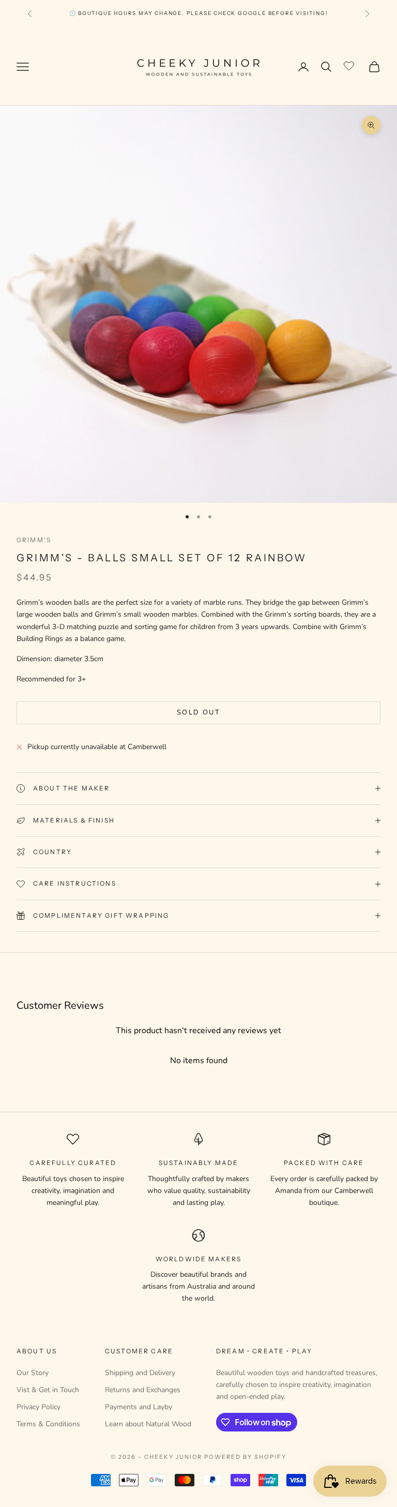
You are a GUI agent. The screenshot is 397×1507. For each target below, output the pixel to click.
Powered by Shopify (245, 1456)
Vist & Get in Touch (48, 1390)
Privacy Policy (38, 1407)
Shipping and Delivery (140, 1373)
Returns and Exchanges (142, 1390)
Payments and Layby (138, 1407)
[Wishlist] (350, 65)
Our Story (33, 1373)
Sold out (198, 712)
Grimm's (34, 540)
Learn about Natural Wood (148, 1424)
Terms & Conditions (48, 1424)
